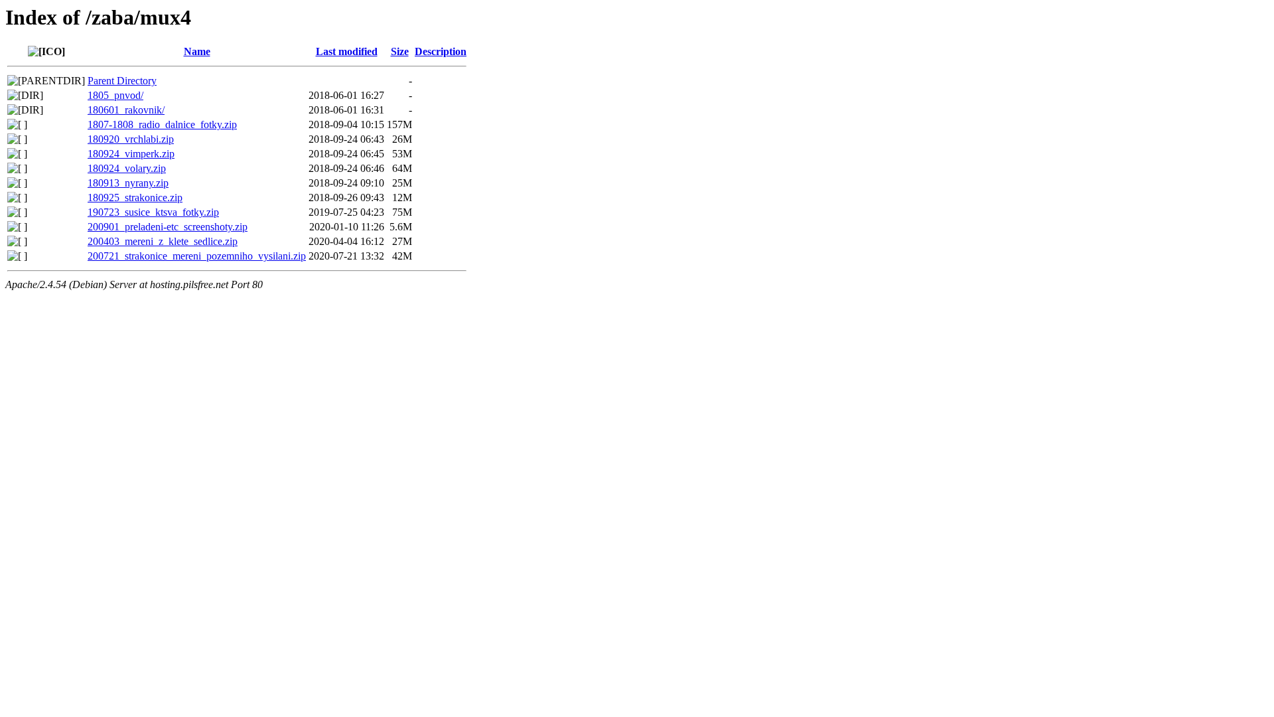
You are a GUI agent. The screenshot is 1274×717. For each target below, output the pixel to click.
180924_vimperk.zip (131, 153)
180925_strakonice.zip (135, 197)
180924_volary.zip (127, 168)
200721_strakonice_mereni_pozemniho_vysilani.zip (197, 256)
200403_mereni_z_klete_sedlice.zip (163, 241)
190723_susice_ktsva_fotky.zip (153, 212)
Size (400, 51)
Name (197, 51)
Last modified (347, 51)
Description (440, 51)
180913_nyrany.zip (128, 183)
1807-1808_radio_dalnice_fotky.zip (162, 124)
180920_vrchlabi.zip (131, 139)
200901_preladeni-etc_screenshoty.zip (168, 226)
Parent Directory (122, 80)
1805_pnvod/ (115, 95)
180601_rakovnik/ (126, 110)
